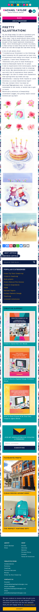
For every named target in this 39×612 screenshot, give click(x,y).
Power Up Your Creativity (13, 273)
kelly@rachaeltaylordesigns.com (15, 588)
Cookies (24, 554)
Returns (24, 550)
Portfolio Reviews (10, 570)
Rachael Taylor (9, 290)
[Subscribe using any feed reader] (30, 5)
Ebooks (6, 572)
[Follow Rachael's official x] (15, 5)
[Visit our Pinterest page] (18, 5)
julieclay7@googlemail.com (12, 85)
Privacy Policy (26, 552)
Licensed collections (12, 299)
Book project (8, 279)
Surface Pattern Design (13, 293)
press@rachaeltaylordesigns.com (15, 593)
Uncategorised (19, 20)
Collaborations (9, 564)
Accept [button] (19, 608)
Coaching (7, 568)
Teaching (7, 296)
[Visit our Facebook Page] (12, 5)
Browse (23, 545)
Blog (19, 17)
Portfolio (7, 566)
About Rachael (9, 545)
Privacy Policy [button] (29, 605)
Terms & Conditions (28, 556)
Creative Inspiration (12, 285)
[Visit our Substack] (27, 5)
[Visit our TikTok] (24, 5)
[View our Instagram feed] (9, 5)
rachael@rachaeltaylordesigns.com (16, 584)
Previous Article (10, 255)
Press (6, 548)
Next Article (10, 252)
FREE (6, 288)
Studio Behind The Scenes (14, 282)
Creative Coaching (11, 276)
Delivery (24, 548)
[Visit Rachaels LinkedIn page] (21, 5)
